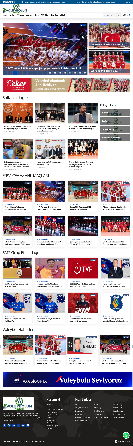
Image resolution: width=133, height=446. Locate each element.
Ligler (12, 15)
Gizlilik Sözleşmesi (53, 425)
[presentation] (5, 47)
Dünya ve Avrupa (81, 411)
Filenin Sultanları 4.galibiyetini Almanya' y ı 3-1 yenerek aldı (64, 2)
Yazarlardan (98, 414)
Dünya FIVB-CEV (41, 15)
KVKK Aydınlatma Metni (55, 409)
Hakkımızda (51, 404)
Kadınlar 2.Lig (118, 411)
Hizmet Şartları (52, 420)
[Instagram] (14, 425)
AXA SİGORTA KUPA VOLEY (101, 417)
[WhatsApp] (126, 435)
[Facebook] (4, 425)
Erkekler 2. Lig (80, 414)
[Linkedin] (18, 425)
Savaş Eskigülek (118, 417)
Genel (4, 15)
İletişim (49, 428)
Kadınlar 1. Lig (118, 408)
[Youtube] (23, 425)
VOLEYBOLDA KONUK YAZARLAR (83, 417)
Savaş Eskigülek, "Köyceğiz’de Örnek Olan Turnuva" (111, 2)
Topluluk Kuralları (53, 415)
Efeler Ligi (97, 408)
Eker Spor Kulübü (58, 15)
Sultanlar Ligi (117, 404)
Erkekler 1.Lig (99, 411)
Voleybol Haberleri (24, 15)
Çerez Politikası (52, 412)
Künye (49, 407)
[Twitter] (9, 425)
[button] (5, 73)
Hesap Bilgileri (52, 423)
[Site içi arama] (118, 15)
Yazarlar (49, 417)
